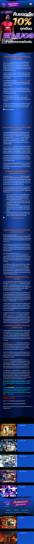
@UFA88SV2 (11, 387)
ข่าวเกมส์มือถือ (22, 533)
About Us (16, 510)
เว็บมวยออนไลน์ (23, 471)
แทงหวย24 (22, 518)
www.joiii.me (26, 512)
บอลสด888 (22, 487)
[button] (31, 4)
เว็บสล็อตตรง (22, 425)
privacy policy (24, 510)
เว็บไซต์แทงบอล (23, 456)
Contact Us (8, 510)
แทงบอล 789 (22, 441)
